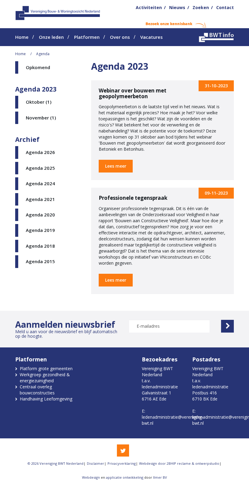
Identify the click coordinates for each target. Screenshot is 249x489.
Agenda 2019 (40, 230)
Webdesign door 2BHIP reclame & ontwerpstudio (179, 463)
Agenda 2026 (40, 152)
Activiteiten (149, 7)
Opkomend (38, 67)
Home (22, 37)
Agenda (42, 53)
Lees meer (115, 166)
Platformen (87, 37)
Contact (225, 7)
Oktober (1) (38, 102)
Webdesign (91, 477)
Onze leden (51, 37)
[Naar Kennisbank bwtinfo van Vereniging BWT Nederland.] (216, 37)
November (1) (41, 118)
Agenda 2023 (35, 89)
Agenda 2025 (40, 168)
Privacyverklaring (121, 463)
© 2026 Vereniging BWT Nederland (56, 463)
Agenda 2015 (40, 261)
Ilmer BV (160, 477)
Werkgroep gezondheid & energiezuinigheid (45, 377)
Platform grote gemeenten (46, 368)
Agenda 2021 (40, 199)
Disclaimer (95, 463)
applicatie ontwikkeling (124, 477)
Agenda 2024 (40, 183)
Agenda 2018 (40, 246)
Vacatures (151, 37)
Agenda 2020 (40, 215)
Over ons (120, 37)
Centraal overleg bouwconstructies (37, 390)
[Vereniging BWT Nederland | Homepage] (58, 13)
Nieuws (177, 7)
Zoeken (201, 7)
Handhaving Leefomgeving (46, 399)
